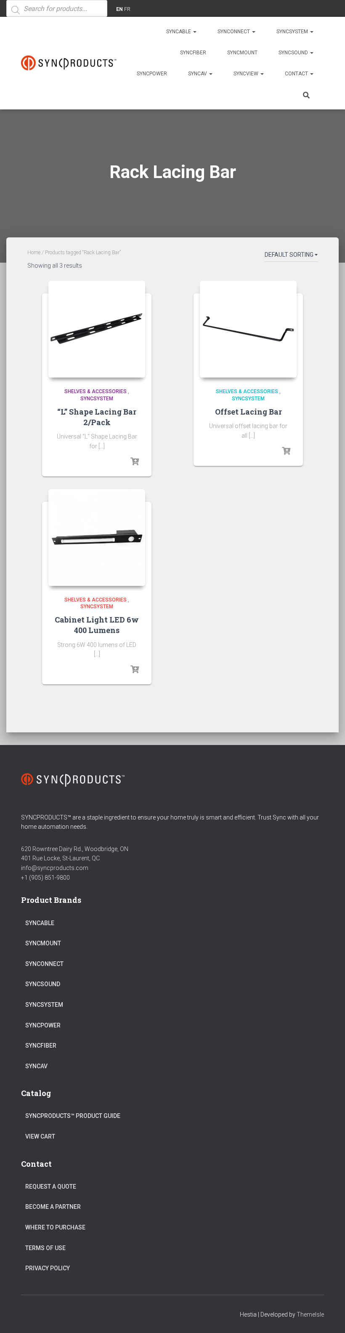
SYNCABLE (179, 32)
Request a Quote (50, 1186)
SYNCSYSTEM (292, 32)
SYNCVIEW (247, 74)
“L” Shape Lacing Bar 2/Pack (96, 417)
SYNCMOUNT (242, 53)
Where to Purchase (55, 1227)
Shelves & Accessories (95, 391)
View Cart (40, 1136)
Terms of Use (45, 1248)
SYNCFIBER (193, 53)
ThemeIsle (310, 1314)
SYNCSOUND (294, 53)
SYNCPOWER (152, 74)
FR (127, 9)
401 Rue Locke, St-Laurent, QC (60, 858)
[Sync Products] (70, 63)
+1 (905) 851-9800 (45, 877)
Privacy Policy (47, 1268)
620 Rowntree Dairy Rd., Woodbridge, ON (74, 849)
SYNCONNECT (234, 32)
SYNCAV (198, 74)
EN (119, 9)
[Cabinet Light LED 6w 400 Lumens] (96, 537)
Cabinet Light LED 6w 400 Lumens (97, 625)
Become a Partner (53, 1206)
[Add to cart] (134, 462)
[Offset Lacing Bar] (248, 329)
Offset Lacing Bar (248, 412)
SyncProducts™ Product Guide (72, 1115)
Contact (297, 74)
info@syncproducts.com (54, 868)
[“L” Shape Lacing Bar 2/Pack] (96, 329)
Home (33, 252)
